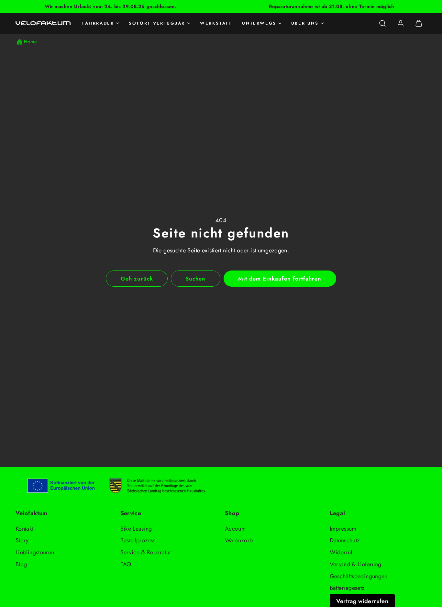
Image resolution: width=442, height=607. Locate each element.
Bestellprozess (138, 540)
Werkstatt (216, 23)
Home (30, 41)
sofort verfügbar (157, 23)
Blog (21, 564)
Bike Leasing (136, 528)
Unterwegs (259, 23)
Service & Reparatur (145, 552)
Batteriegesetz (347, 588)
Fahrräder (98, 23)
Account (235, 528)
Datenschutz (345, 540)
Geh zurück (137, 278)
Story (22, 540)
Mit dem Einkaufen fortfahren (280, 278)
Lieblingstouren (35, 552)
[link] (400, 23)
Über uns (305, 23)
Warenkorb (239, 540)
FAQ (125, 564)
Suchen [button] (195, 278)
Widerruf (341, 552)
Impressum (343, 528)
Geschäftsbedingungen (359, 576)
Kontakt (25, 528)
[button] (382, 23)
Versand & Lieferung (355, 564)
